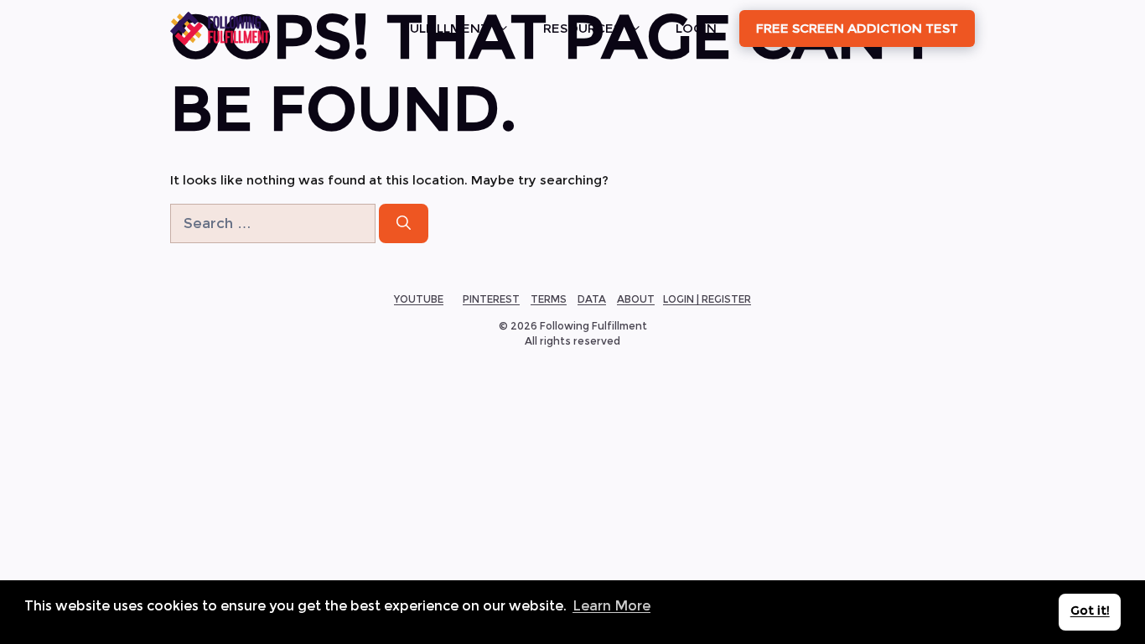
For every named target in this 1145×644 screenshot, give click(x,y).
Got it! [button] (1090, 610)
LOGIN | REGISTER (707, 299)
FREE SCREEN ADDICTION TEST (857, 28)
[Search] (403, 224)
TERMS (549, 299)
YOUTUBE (418, 299)
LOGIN (696, 28)
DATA (592, 299)
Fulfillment (445, 28)
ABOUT (636, 299)
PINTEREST (491, 299)
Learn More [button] (611, 606)
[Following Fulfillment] (219, 28)
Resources (582, 28)
